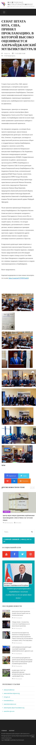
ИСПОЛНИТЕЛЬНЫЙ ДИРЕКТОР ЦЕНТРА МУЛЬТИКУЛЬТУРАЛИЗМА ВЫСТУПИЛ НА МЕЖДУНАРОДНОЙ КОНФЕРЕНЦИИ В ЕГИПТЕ (22, 660)
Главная (4, 730)
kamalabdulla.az (9, 700)
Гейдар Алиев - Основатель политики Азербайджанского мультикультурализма (21, 624)
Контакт (11, 730)
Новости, (7, 53)
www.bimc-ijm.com (9, 711)
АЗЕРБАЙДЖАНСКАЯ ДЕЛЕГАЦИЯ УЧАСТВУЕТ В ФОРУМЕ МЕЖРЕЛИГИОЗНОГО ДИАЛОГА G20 (22, 649)
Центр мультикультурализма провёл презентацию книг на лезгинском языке (21, 613)
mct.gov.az (7, 697)
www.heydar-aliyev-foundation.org (14, 708)
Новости (5, 511)
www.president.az (9, 690)
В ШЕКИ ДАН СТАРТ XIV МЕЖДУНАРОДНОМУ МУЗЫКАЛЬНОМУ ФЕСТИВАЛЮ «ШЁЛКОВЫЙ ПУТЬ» (21, 673)
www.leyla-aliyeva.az (10, 704)
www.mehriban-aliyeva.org (11, 693)
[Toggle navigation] (4, 12)
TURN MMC (7, 740)
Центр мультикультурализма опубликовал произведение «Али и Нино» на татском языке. (17, 517)
